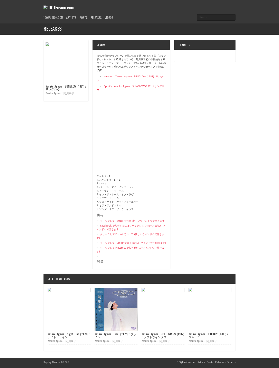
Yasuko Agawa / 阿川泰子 (60, 93)
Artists (71, 17)
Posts (83, 17)
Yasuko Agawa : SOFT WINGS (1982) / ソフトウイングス (163, 335)
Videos (109, 17)
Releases (96, 17)
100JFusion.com (53, 17)
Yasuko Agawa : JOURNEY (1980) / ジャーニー (208, 335)
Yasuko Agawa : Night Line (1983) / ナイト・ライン (68, 335)
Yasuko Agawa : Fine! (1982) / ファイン (115, 335)
